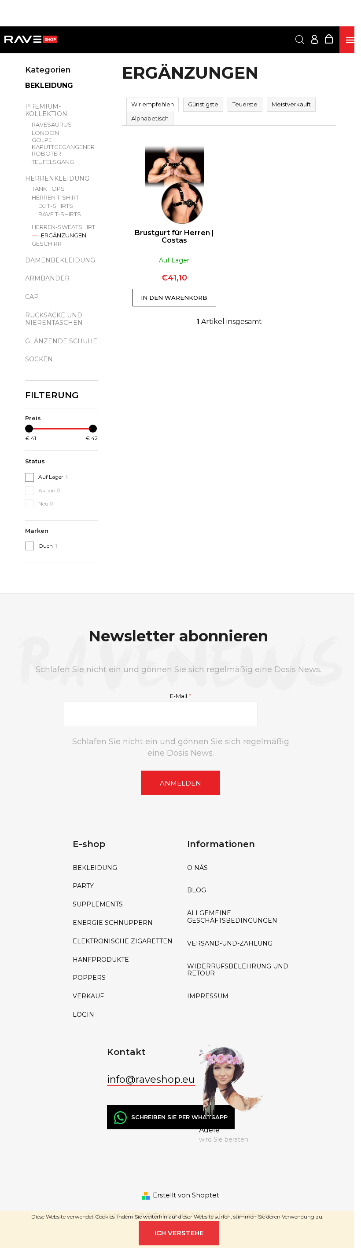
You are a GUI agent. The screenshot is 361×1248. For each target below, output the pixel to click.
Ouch (47, 545)
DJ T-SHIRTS (55, 206)
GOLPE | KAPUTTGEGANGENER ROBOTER (63, 147)
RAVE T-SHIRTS (59, 214)
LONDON (45, 133)
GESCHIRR (47, 243)
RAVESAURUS (52, 124)
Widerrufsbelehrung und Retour (237, 970)
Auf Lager (53, 476)
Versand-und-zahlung (230, 943)
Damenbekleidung (60, 260)
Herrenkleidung (57, 178)
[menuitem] (123, 868)
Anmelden (180, 783)
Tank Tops (48, 189)
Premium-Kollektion (46, 110)
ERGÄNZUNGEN (63, 235)
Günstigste (203, 104)
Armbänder (47, 278)
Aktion (49, 490)
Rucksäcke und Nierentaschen (54, 319)
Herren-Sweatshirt (63, 227)
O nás (197, 868)
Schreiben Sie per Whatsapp (179, 1117)
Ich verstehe (179, 1233)
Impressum (207, 996)
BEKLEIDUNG (49, 85)
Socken (39, 359)
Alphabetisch (150, 118)
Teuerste (245, 104)
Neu (45, 503)
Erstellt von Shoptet (186, 1195)
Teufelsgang (53, 162)
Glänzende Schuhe (61, 341)
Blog (196, 890)
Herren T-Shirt (55, 197)
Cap (32, 297)
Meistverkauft (291, 104)
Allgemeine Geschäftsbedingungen (232, 917)
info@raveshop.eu (151, 1079)
